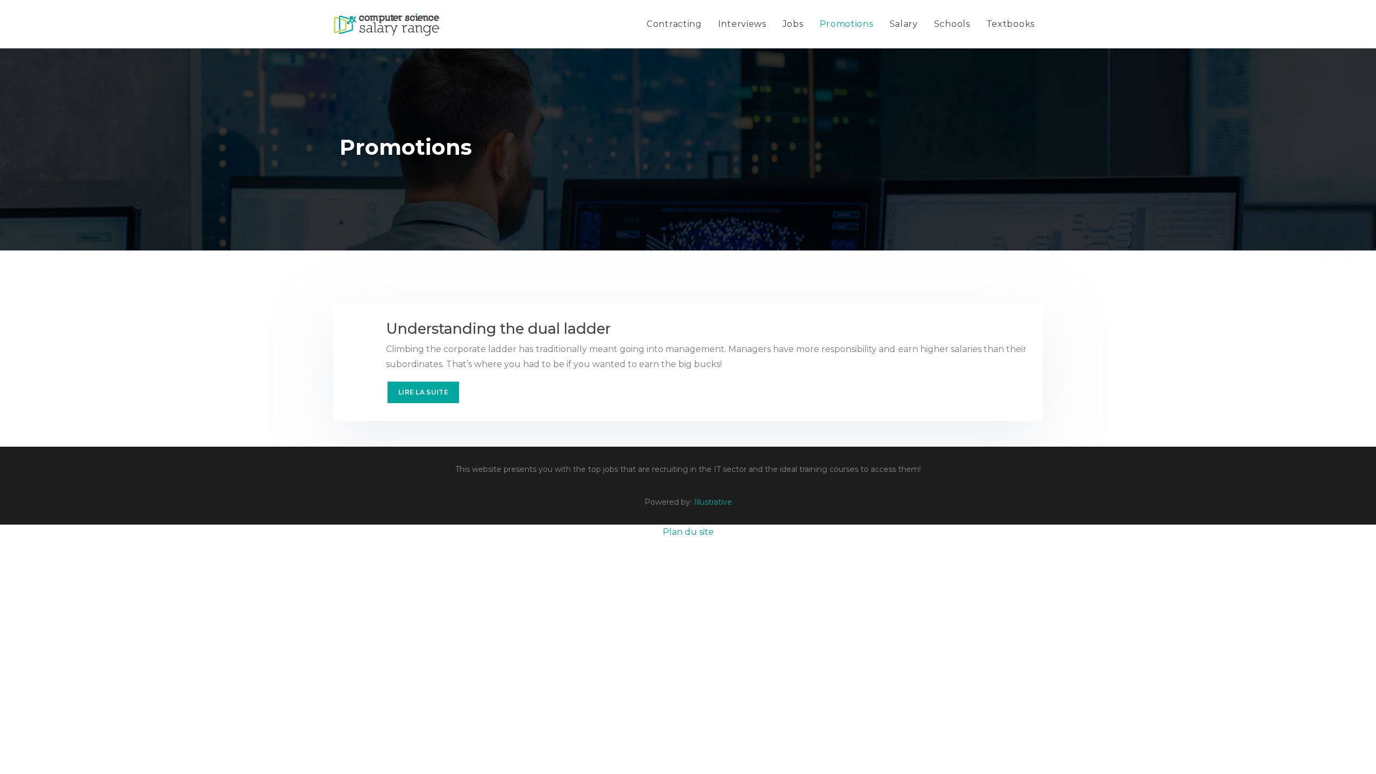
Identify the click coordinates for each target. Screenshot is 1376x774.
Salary (904, 24)
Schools (952, 24)
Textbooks (1010, 24)
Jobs (793, 24)
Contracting (674, 24)
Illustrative (713, 502)
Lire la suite (423, 392)
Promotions (846, 24)
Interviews (742, 24)
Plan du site (688, 532)
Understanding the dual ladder (498, 329)
